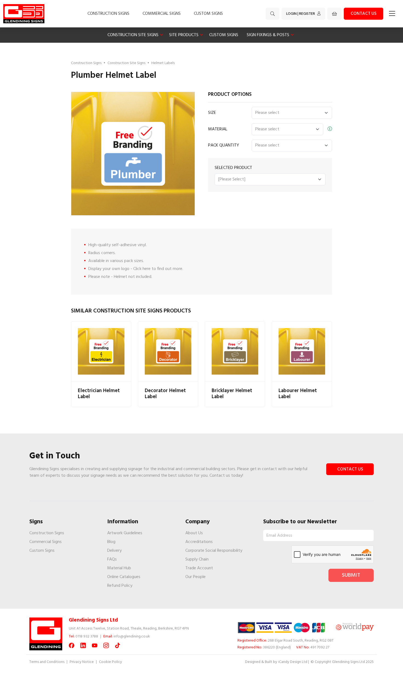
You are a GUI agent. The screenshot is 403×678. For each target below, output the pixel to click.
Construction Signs (108, 13)
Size (212, 113)
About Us (194, 533)
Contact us (363, 13)
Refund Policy (119, 585)
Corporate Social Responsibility (213, 550)
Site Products (183, 35)
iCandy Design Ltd (292, 662)
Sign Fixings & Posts (268, 35)
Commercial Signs (162, 13)
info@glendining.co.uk (131, 636)
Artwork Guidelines (124, 533)
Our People (195, 577)
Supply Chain (197, 559)
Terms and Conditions (46, 662)
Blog (111, 542)
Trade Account (199, 568)
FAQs (112, 559)
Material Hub (119, 568)
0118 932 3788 (86, 636)
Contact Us (350, 469)
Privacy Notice (82, 662)
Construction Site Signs (132, 35)
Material (217, 129)
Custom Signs (208, 13)
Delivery (114, 550)
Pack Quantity (223, 145)
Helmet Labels (163, 63)
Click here (142, 268)
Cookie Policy (110, 662)
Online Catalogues (123, 577)
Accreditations (199, 542)
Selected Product (233, 168)
